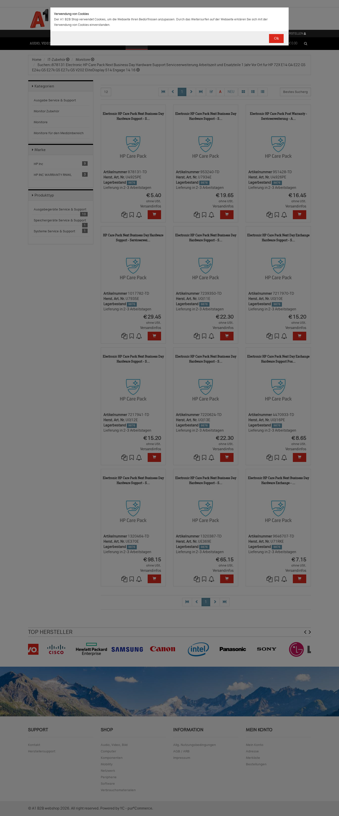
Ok (276, 38)
